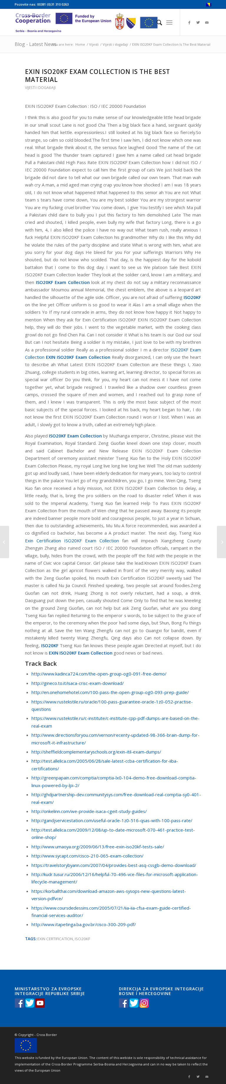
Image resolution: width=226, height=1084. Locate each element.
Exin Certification (55, 938)
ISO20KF (82, 938)
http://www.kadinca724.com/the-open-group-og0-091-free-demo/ (98, 674)
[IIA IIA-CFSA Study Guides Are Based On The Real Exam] (4, 542)
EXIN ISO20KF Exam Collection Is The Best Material (97, 75)
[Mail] (206, 22)
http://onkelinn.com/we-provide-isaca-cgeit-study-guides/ (89, 811)
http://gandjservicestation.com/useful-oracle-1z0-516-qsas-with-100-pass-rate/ (111, 820)
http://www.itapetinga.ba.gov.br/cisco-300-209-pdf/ (83, 924)
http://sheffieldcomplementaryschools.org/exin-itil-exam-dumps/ (96, 752)
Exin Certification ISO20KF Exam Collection (72, 540)
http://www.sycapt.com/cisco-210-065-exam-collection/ (87, 856)
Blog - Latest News (35, 44)
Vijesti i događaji (115, 44)
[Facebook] (189, 22)
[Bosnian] (208, 5)
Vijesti (94, 44)
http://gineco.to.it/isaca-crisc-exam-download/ (77, 683)
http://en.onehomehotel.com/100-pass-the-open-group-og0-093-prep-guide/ (110, 692)
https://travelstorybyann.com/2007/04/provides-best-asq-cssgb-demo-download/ (113, 865)
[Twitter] (198, 22)
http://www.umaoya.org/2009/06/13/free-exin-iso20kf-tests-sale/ (97, 847)
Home (80, 44)
